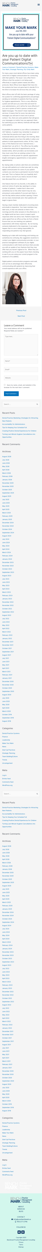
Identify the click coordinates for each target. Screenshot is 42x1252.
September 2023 (8, 572)
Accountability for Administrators (13, 424)
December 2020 (8, 681)
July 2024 (5, 539)
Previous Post (21, 310)
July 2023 (5, 579)
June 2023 (6, 582)
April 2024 (5, 549)
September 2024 (8, 532)
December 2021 (7, 642)
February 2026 (7, 476)
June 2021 (5, 661)
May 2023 (5, 585)
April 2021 (5, 668)
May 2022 (5, 625)
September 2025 (8, 493)
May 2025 (5, 506)
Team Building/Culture (10, 756)
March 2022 (6, 632)
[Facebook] (19, 1232)
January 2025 (7, 519)
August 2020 (6, 695)
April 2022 (5, 628)
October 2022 (7, 609)
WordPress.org (7, 785)
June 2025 (6, 503)
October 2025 (7, 489)
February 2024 (7, 556)
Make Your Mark (7, 743)
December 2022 (7, 602)
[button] (38, 4)
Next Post (21, 316)
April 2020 (5, 708)
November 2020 (8, 685)
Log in (4, 775)
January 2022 (7, 638)
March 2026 (6, 473)
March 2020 (6, 711)
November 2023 (8, 566)
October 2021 (7, 648)
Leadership (6, 740)
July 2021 (5, 658)
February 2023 (7, 595)
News (4, 746)
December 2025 (7, 483)
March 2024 (6, 552)
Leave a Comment (8, 67)
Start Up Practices (8, 750)
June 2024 (6, 542)
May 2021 (5, 665)
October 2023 (7, 569)
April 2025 (5, 509)
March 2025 (6, 513)
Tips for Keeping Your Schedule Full (14, 427)
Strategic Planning (16, 69)
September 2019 (8, 718)
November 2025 (7, 486)
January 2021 (7, 678)
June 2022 (6, 622)
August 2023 (6, 575)
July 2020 (5, 698)
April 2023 (5, 589)
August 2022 (6, 615)
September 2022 (8, 612)
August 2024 (6, 536)
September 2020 (8, 691)
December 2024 (8, 522)
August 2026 (6, 456)
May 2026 (5, 466)
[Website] (21, 378)
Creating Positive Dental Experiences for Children (19, 431)
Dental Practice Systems (25, 67)
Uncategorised (7, 763)
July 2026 (5, 460)
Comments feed (7, 782)
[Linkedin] (23, 1232)
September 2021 (8, 652)
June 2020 (6, 701)
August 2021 (6, 655)
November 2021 (7, 645)
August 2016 (6, 721)
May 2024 (5, 546)
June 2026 (6, 463)
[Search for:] (21, 404)
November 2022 (7, 605)
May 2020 (5, 704)
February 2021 (7, 675)
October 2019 (7, 714)
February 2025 (7, 516)
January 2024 (7, 559)
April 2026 (5, 470)
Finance (5, 737)
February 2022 (7, 635)
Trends (4, 760)
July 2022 (5, 618)
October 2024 (7, 529)
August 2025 (6, 496)
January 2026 (7, 479)
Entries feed (6, 778)
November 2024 (8, 526)
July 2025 (5, 499)
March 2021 (6, 671)
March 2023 (6, 592)
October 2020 (7, 688)
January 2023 (7, 599)
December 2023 (8, 562)
